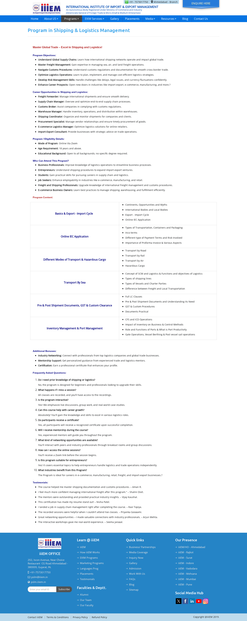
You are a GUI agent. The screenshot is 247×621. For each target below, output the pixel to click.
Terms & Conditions (56, 617)
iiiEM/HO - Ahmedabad (191, 547)
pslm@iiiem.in (39, 577)
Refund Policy (98, 617)
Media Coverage (138, 552)
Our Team (86, 600)
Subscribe (64, 589)
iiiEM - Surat (185, 557)
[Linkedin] (192, 601)
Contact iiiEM (35, 617)
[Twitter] (178, 601)
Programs (71, 19)
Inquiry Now (136, 557)
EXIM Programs (89, 557)
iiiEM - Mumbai (187, 579)
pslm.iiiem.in (38, 582)
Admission (135, 568)
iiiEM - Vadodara (187, 568)
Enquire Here (201, 3)
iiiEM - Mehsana (187, 573)
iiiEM (83, 547)
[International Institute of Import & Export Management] (47, 7)
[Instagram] (205, 601)
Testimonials (87, 579)
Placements (132, 19)
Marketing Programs (92, 563)
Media (150, 19)
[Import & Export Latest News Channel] (199, 601)
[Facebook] (185, 601)
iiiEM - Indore (186, 563)
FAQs (132, 579)
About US (51, 19)
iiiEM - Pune (185, 584)
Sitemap (133, 589)
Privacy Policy (79, 617)
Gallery (114, 19)
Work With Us (137, 573)
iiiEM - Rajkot (185, 552)
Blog (185, 19)
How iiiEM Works (90, 552)
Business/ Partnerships (142, 547)
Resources (168, 19)
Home (34, 19)
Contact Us (201, 19)
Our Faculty (86, 605)
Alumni (84, 594)
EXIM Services (94, 19)
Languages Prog (89, 568)
